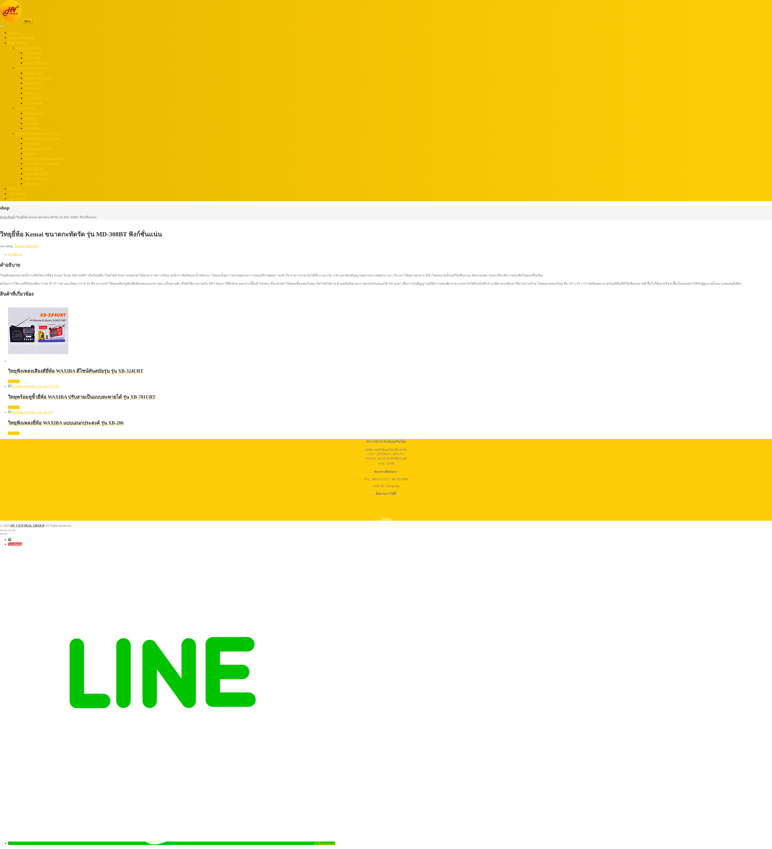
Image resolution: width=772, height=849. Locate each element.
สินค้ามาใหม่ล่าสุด (21, 37)
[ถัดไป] (5, 534)
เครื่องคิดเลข (33, 183)
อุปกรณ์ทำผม (25, 108)
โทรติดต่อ (15, 544)
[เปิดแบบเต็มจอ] (5, 530)
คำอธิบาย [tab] (15, 254)
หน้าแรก (14, 32)
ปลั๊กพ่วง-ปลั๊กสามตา (38, 148)
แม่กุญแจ (30, 153)
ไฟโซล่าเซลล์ (33, 103)
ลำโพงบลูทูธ (33, 53)
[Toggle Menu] (1, 26)
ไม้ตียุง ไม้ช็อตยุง (36, 178)
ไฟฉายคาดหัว (34, 73)
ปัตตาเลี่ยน (31, 128)
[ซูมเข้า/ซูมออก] (1, 530)
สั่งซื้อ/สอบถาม (324, 843)
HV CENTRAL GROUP (27, 525)
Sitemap (386, 518)
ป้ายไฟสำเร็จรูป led (37, 78)
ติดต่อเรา (14, 188)
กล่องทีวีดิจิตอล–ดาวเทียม (42, 138)
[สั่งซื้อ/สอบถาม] (161, 843)
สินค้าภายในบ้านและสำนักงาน (38, 133)
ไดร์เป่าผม (31, 123)
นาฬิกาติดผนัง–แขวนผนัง (41, 163)
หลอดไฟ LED (33, 83)
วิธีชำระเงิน (16, 193)
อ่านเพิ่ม (14, 381)
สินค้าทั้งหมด (17, 42)
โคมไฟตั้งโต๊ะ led (36, 98)
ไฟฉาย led (31, 93)
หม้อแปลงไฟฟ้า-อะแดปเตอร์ (44, 158)
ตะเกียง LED (33, 88)
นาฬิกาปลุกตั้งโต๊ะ (36, 173)
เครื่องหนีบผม (33, 113)
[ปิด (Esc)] (13, 530)
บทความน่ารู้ (17, 198)
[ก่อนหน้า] (1, 534)
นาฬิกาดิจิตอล (34, 168)
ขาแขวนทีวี (32, 143)
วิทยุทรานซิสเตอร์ (36, 63)
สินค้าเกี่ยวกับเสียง (28, 47)
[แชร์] (9, 530)
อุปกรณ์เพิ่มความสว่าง (32, 68)
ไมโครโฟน (32, 58)
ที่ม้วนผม (30, 118)
